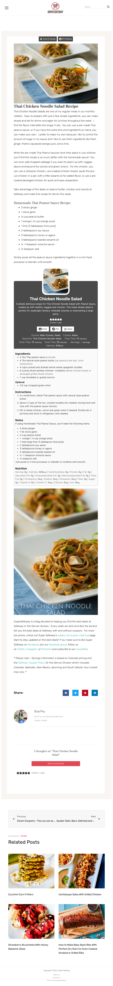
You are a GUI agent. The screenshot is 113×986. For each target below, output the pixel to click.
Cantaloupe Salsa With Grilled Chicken (80, 894)
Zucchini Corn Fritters (20, 894)
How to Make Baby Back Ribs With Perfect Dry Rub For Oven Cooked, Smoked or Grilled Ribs (78, 948)
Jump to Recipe (49, 39)
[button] (51, 319)
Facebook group (58, 644)
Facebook (33, 644)
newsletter (82, 649)
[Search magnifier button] (108, 7)
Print (44, 329)
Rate (69, 329)
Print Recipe (66, 39)
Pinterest (46, 649)
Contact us (56, 978)
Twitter (21, 649)
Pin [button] (57, 329)
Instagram (31, 649)
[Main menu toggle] (7, 8)
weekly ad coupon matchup (73, 635)
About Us (56, 975)
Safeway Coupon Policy (31, 662)
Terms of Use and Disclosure (56, 980)
